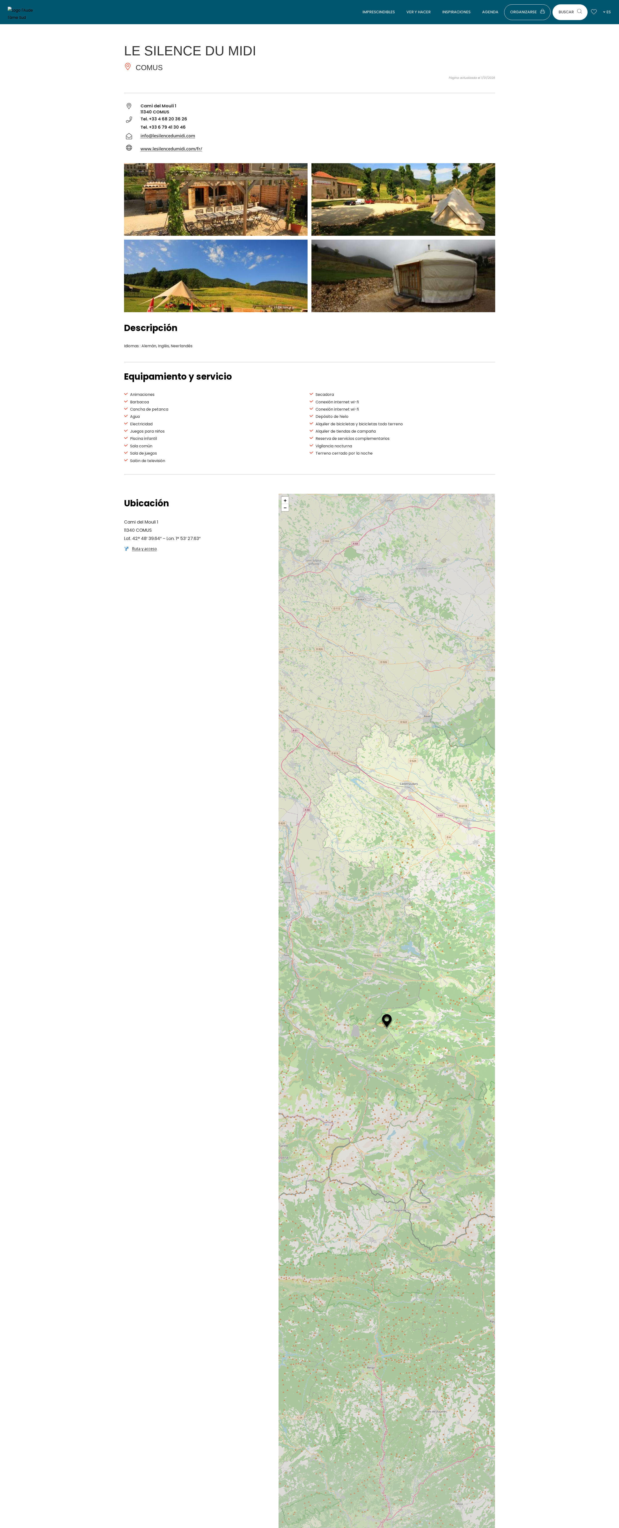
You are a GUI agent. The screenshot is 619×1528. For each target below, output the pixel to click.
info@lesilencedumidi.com (167, 136)
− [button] (285, 507)
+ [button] (285, 500)
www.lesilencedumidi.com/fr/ (171, 149)
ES (608, 12)
